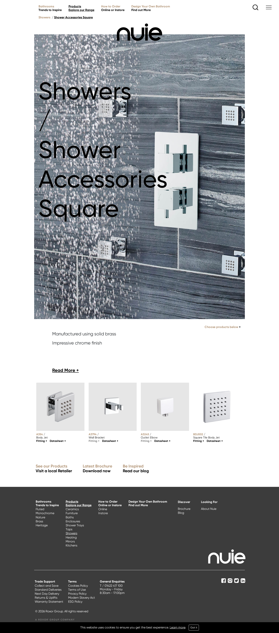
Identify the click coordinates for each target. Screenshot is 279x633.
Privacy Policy (77, 593)
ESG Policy (75, 601)
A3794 (93, 434)
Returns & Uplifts (46, 597)
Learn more (177, 627)
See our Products (54, 469)
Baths (70, 517)
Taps (69, 529)
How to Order (113, 8)
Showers (44, 17)
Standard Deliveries (48, 589)
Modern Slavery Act (81, 597)
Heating (71, 537)
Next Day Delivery (47, 593)
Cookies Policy (78, 585)
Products (81, 8)
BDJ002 (198, 434)
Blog (181, 513)
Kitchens (71, 545)
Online (102, 509)
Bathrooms (50, 8)
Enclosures (73, 521)
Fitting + (41, 441)
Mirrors (70, 541)
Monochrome (45, 513)
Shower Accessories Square (73, 17)
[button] (65, 370)
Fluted (40, 509)
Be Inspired (136, 469)
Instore (103, 513)
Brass (39, 521)
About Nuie (208, 509)
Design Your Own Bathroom (150, 8)
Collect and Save (46, 585)
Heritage (42, 525)
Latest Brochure (97, 469)
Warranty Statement (49, 601)
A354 (39, 434)
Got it (193, 627)
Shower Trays (75, 525)
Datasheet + (58, 441)
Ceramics (72, 509)
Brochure (184, 509)
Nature (40, 517)
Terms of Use (77, 589)
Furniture (72, 513)
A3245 (145, 434)
